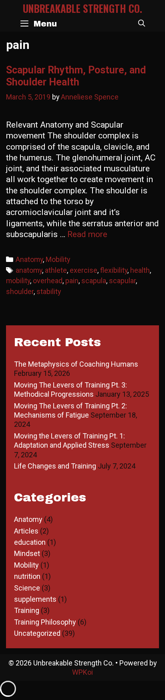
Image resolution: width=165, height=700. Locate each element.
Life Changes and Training (55, 466)
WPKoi (82, 672)
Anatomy (29, 259)
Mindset (27, 553)
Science (27, 588)
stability (48, 291)
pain (71, 280)
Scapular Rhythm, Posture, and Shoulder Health (76, 76)
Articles (26, 531)
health (140, 270)
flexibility (113, 270)
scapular (122, 280)
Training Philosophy (45, 622)
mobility (18, 280)
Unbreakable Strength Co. (82, 8)
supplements (35, 599)
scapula (93, 280)
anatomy (29, 270)
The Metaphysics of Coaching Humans (76, 364)
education (30, 542)
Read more (87, 234)
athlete (56, 270)
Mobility (58, 259)
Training (26, 610)
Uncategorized (37, 633)
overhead (47, 280)
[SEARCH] (141, 24)
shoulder (20, 291)
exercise (83, 270)
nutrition (27, 576)
